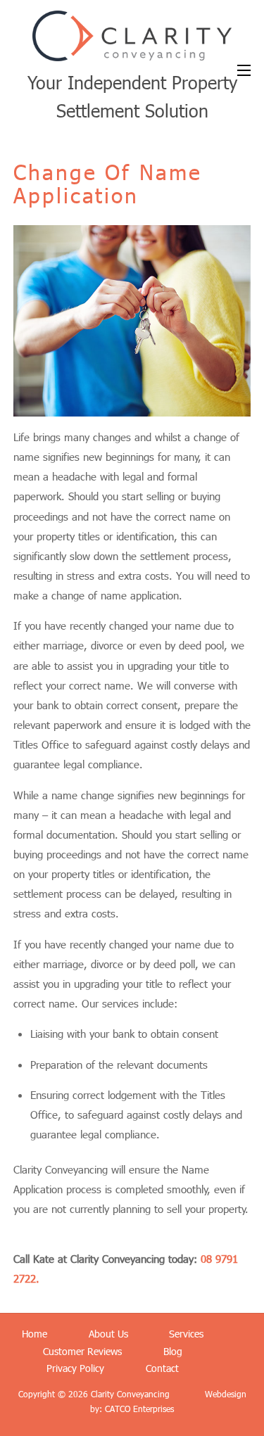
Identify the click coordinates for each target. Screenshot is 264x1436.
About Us (108, 1333)
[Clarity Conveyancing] (131, 52)
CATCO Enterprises (139, 1408)
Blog (172, 1351)
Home (34, 1333)
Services (186, 1333)
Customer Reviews (82, 1351)
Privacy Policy (75, 1368)
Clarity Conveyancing (129, 1393)
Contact (162, 1368)
